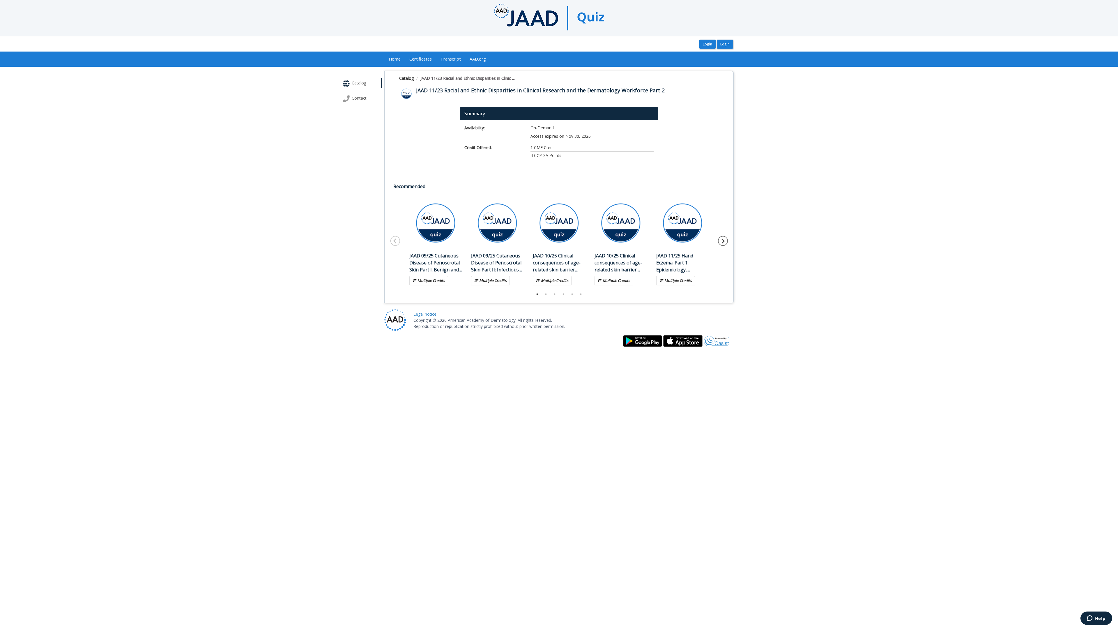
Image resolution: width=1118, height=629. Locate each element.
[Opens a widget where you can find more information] (1096, 619)
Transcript (451, 59)
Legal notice (424, 314)
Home (395, 59)
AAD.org (478, 59)
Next (723, 241)
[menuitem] (394, 59)
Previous (395, 241)
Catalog (406, 78)
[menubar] (437, 59)
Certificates (420, 59)
